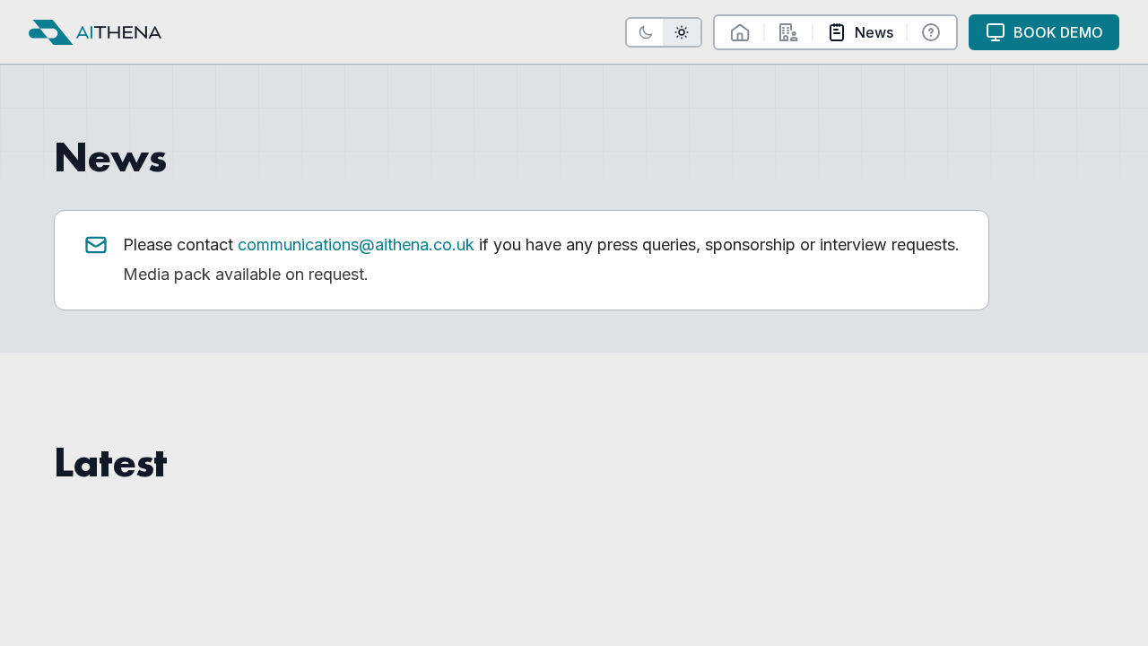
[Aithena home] (95, 32)
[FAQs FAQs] (931, 32)
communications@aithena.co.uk (356, 244)
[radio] (646, 32)
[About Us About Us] (788, 32)
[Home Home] (740, 32)
